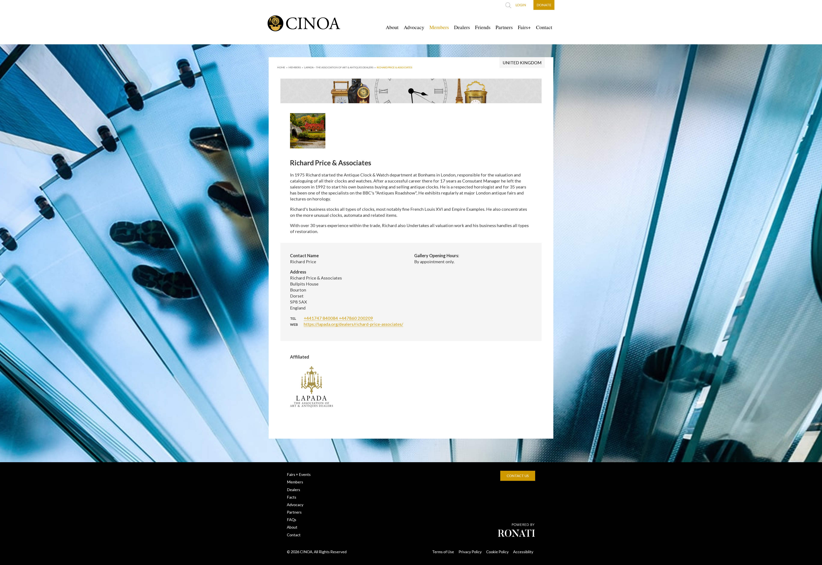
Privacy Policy (470, 551)
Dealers (462, 27)
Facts (291, 497)
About (392, 27)
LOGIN (520, 5)
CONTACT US (518, 476)
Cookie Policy (497, 551)
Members (439, 27)
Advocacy (414, 27)
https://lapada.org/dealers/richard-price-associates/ (353, 324)
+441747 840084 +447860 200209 (338, 318)
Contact (544, 27)
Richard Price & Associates (394, 67)
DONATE (544, 5)
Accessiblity (523, 551)
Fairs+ (524, 27)
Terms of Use (443, 551)
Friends (482, 27)
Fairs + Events (299, 474)
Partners (504, 27)
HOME (281, 67)
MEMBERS (295, 67)
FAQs (291, 519)
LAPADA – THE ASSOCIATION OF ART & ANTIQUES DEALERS (338, 67)
